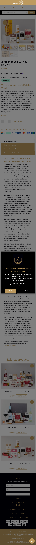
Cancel (25, 290)
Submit (10, 290)
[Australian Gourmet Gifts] (18, 2)
